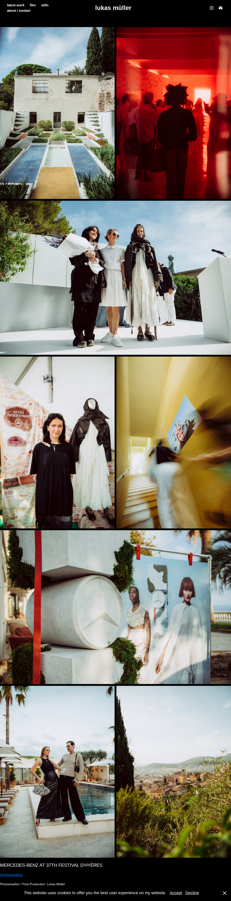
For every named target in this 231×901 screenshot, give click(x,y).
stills (45, 5)
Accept (176, 893)
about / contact (18, 10)
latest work (15, 5)
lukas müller (113, 8)
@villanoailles (11, 875)
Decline (192, 893)
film (33, 5)
